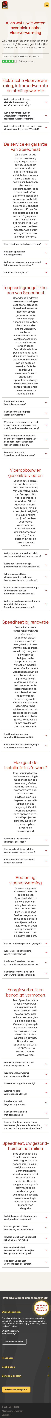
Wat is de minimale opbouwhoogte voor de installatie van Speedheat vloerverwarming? (21, 590)
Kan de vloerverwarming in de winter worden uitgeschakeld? (19, 973)
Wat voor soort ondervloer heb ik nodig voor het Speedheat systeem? (22, 555)
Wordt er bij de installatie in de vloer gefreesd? (17, 840)
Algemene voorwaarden (12, 1411)
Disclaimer (6, 1415)
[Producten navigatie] (25, 1359)
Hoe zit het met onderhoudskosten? (22, 244)
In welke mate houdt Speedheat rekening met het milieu (20, 1238)
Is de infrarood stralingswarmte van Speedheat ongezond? (20, 1217)
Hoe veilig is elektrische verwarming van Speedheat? (18, 1228)
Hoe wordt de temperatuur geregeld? (23, 943)
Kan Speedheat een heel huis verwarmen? (15, 403)
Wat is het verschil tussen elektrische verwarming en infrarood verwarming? (17, 102)
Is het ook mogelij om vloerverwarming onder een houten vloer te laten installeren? (21, 577)
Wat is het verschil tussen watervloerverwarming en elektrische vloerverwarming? (19, 115)
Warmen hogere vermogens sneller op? (15, 1092)
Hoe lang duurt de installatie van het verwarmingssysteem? (19, 850)
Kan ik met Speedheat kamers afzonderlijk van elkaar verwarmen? (22, 963)
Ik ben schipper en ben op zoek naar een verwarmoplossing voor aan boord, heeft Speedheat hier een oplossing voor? (21, 440)
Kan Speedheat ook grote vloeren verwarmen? (17, 413)
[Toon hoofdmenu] (46, 4)
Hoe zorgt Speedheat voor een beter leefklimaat (17, 1262)
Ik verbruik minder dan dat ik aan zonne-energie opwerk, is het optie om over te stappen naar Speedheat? (23, 1125)
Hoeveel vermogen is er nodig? (19, 1083)
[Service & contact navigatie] (25, 1377)
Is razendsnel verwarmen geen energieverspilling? (17, 1074)
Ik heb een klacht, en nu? (16, 272)
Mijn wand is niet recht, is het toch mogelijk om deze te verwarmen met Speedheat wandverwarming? (21, 425)
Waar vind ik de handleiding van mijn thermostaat (17, 952)
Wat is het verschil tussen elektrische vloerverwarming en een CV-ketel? (23, 127)
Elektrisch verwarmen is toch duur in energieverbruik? (19, 1064)
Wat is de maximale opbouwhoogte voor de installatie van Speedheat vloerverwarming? (22, 604)
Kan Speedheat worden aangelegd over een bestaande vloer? (21, 746)
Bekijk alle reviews (27, 61)
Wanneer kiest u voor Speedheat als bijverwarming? (19, 453)
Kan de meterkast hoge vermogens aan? (15, 1103)
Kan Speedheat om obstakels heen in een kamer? (19, 861)
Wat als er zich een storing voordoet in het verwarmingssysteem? (22, 263)
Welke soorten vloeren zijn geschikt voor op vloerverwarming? (22, 565)
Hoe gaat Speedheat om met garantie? (14, 253)
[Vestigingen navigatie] (25, 1368)
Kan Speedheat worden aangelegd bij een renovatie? (18, 735)
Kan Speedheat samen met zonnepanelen (15, 1113)
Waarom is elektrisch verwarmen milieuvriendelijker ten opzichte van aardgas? (19, 1250)
